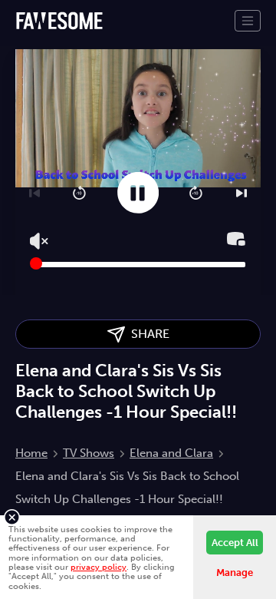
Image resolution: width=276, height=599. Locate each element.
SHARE (147, 333)
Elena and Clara (171, 453)
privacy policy (99, 566)
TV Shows (88, 453)
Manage (234, 572)
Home (31, 453)
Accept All (235, 542)
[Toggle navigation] (248, 20)
